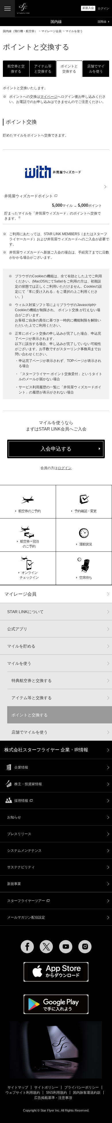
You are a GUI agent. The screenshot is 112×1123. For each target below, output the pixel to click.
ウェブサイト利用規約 (22, 1093)
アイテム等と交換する (31, 697)
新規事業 (14, 884)
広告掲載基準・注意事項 (53, 1098)
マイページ (48, 97)
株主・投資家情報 (28, 784)
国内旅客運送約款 (87, 1093)
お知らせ (14, 817)
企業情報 (21, 767)
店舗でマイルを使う (29, 732)
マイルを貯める (21, 646)
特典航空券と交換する (31, 680)
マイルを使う (19, 663)
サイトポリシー (46, 1087)
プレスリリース (19, 834)
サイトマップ (17, 1087)
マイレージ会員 (20, 594)
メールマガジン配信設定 (26, 917)
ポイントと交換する (29, 715)
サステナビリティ (21, 867)
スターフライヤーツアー (26, 901)
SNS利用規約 (56, 1093)
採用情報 (21, 801)
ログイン (65, 468)
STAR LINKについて (25, 611)
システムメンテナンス (24, 851)
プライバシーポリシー (81, 1087)
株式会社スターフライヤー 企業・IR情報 (46, 749)
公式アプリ (17, 629)
